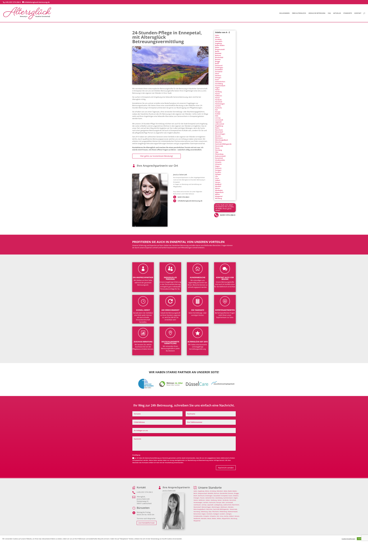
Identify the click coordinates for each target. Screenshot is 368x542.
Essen (217, 80)
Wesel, (209, 518)
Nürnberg (218, 150)
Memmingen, (216, 507)
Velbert (217, 180)
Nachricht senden (226, 467)
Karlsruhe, (212, 502)
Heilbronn (218, 96)
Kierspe (217, 112)
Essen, (230, 496)
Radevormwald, (233, 511)
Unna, (222, 516)
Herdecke (218, 100)
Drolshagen (219, 67)
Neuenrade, (233, 509)
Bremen (218, 59)
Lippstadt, (210, 505)
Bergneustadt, (202, 493)
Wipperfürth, (226, 518)
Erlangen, (197, 498)
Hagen (217, 88)
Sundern (218, 172)
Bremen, (231, 493)
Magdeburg (219, 126)
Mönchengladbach (221, 140)
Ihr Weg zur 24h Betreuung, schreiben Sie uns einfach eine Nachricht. (184, 405)
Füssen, (202, 498)
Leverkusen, (197, 505)
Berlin (217, 51)
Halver (217, 90)
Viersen (217, 182)
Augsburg (218, 43)
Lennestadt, (229, 502)
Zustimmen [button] (361, 539)
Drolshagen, (209, 496)
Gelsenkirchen (220, 82)
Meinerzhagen (220, 134)
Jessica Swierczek (180, 175)
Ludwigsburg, (218, 505)
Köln (216, 116)
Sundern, (223, 514)
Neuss (217, 148)
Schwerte (218, 164)
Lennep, (204, 505)
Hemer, (219, 500)
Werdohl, (204, 518)
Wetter (217, 188)
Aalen (217, 35)
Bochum (218, 55)
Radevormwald (220, 156)
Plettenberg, (223, 511)
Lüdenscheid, (227, 505)
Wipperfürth (219, 192)
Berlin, (196, 493)
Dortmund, (201, 496)
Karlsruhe (218, 108)
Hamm (217, 94)
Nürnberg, (197, 511)
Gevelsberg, (219, 498)
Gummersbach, (228, 498)
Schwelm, (206, 516)
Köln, (223, 502)
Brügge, (236, 493)
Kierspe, (219, 502)
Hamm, (196, 500)
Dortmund (218, 65)
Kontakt (357, 13)
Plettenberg (219, 154)
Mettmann (219, 138)
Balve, (226, 491)
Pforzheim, (215, 511)
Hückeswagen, (198, 502)
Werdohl (218, 186)
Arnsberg (218, 39)
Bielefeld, (211, 493)
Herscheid (218, 102)
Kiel (216, 110)
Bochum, (217, 493)
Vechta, (226, 516)
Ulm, (217, 516)
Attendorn (218, 41)
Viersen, (237, 516)
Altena (217, 37)
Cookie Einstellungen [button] (348, 539)
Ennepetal (218, 71)
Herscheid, (232, 500)
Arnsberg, (213, 491)
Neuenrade (219, 146)
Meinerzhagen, (206, 507)
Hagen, (236, 498)
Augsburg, (201, 491)
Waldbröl (218, 184)
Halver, (208, 500)
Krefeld (217, 114)
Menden (218, 136)
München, (209, 509)
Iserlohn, (206, 502)
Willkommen (284, 13)
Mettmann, (224, 507)
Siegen (217, 166)
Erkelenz (218, 75)
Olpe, (210, 511)
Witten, (219, 518)
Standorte (347, 13)
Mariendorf (219, 132)
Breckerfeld (219, 57)
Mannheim (219, 130)
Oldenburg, (204, 511)
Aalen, (196, 491)
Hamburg (218, 92)
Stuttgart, (216, 514)
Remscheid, (197, 514)
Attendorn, (220, 491)
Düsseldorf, (217, 496)
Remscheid (219, 158)
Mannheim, (235, 505)
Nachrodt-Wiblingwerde (223, 144)
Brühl (217, 63)
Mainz (217, 128)
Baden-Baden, (232, 491)
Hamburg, (214, 500)
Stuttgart (218, 170)
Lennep (217, 118)
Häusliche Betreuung (316, 13)
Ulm (216, 176)
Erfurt (217, 73)
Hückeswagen (220, 104)
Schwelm (218, 162)
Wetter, (214, 518)
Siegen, (203, 514)
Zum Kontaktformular (146, 523)
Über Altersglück (299, 13)
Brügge (217, 61)
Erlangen (218, 78)
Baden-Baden (220, 45)
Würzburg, (234, 518)
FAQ (329, 13)
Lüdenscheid (219, 124)
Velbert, (231, 516)
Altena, (207, 491)
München (218, 142)
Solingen (218, 174)
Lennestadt (219, 120)
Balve (217, 47)
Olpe (216, 152)
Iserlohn (218, 106)
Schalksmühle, (198, 516)
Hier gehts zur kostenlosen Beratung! (156, 156)
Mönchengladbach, (200, 509)
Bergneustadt (220, 49)
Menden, (231, 507)
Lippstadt (218, 122)
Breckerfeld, (224, 493)
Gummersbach (220, 86)
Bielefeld (218, 53)
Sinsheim (218, 168)
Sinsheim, (210, 514)
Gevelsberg (219, 84)
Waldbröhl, (197, 518)
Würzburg (218, 198)
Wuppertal (218, 196)
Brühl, (196, 496)
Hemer (217, 98)
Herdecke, (226, 500)
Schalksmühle (220, 160)
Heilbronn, (202, 500)
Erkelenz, (236, 496)
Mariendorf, (197, 507)
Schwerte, (213, 516)
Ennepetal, (224, 496)
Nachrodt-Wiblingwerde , (221, 509)
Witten (217, 194)
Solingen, (229, 514)
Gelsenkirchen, (210, 498)
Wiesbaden (219, 190)
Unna (217, 178)
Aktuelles (337, 13)
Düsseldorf (219, 69)
